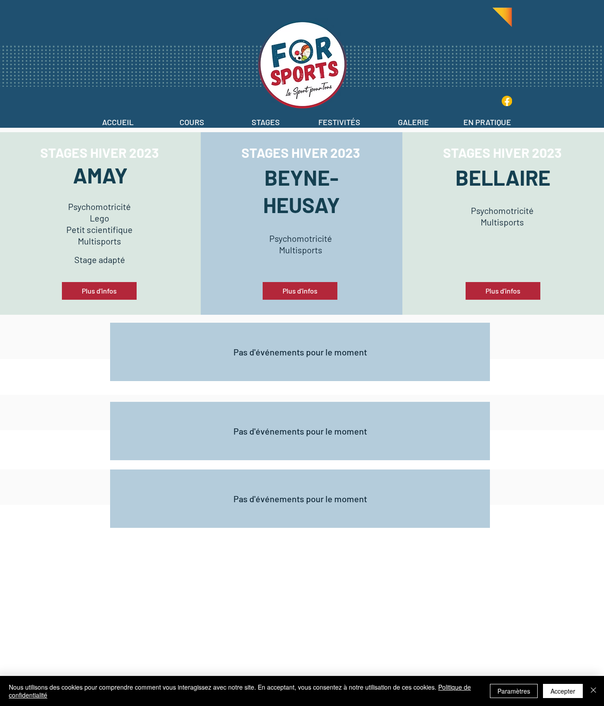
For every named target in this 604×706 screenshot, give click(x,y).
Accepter (562, 691)
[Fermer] (593, 691)
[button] (192, 118)
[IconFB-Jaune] (506, 100)
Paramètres (513, 691)
